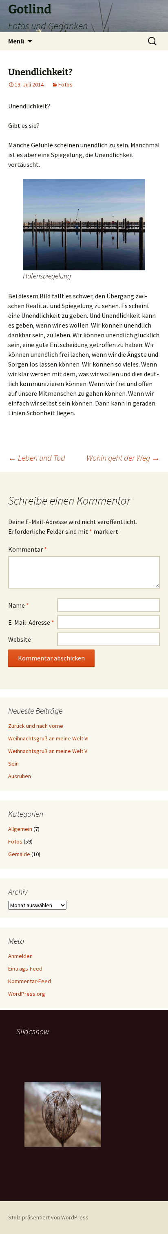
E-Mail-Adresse (31, 622)
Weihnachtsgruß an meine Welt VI (48, 738)
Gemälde (19, 854)
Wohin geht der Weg (123, 458)
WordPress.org (26, 993)
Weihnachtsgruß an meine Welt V (47, 751)
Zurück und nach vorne (35, 725)
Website (19, 639)
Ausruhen (19, 776)
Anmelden (20, 956)
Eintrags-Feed (25, 968)
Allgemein (20, 829)
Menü (16, 41)
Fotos (65, 84)
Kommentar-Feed (29, 981)
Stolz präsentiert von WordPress (48, 1217)
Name (18, 605)
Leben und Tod (36, 458)
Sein (13, 763)
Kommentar (27, 549)
